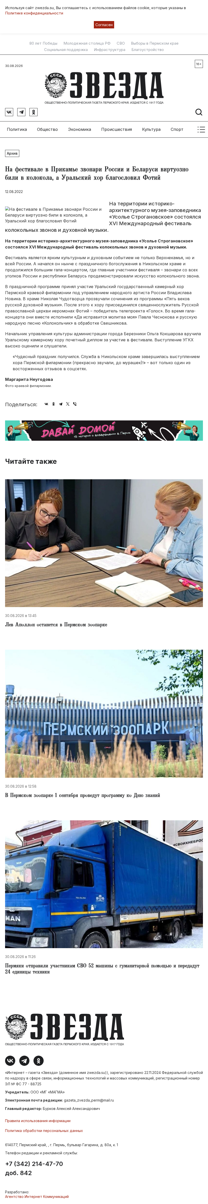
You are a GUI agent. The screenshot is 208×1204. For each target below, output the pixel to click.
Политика (17, 129)
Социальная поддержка (66, 49)
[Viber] (75, 404)
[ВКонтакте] (46, 404)
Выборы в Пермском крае (155, 43)
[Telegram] (61, 404)
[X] (68, 404)
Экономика (79, 129)
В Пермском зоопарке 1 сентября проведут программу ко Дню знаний (82, 796)
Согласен (104, 24)
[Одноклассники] (53, 404)
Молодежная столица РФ (87, 43)
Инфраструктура (109, 49)
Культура (151, 129)
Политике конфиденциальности (34, 13)
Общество (47, 129)
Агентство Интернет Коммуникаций (37, 1196)
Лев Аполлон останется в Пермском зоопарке (56, 625)
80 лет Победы (43, 43)
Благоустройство (147, 49)
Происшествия (116, 129)
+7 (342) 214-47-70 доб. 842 (34, 1168)
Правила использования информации (38, 1121)
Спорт (177, 129)
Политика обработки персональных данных (44, 1130)
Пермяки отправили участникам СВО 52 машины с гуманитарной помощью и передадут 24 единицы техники (102, 969)
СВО (121, 43)
